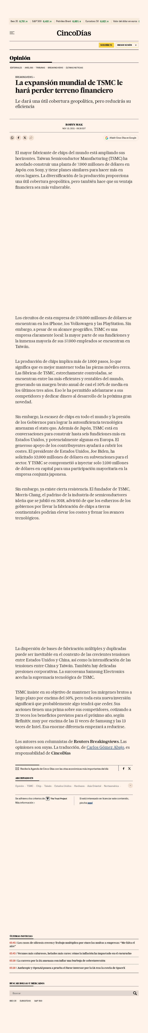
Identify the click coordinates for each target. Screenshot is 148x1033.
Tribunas (40, 68)
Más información (24, 802)
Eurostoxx (25, 1001)
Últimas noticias (74, 68)
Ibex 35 (14, 21)
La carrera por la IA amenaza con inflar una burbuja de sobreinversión (61, 960)
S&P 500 (37, 21)
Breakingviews (55, 68)
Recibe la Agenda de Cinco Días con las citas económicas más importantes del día (64, 768)
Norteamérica (111, 786)
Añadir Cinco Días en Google (123, 138)
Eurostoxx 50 (92, 21)
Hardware (79, 786)
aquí (90, 802)
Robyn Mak (74, 124)
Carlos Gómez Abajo (105, 747)
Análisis (29, 68)
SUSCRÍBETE (106, 45)
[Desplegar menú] (12, 33)
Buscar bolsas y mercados (27, 983)
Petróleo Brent (63, 21)
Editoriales (16, 68)
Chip (38, 786)
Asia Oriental (94, 786)
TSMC (30, 786)
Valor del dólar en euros (125, 21)
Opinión (20, 58)
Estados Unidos (63, 786)
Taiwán (48, 786)
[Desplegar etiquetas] (130, 785)
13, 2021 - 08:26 (73, 128)
